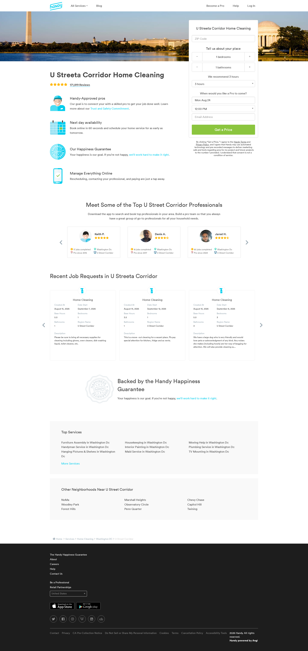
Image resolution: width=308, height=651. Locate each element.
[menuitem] (79, 5)
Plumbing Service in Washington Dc (211, 447)
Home (59, 538)
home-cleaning (85, 538)
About (53, 559)
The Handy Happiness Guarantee (68, 554)
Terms (175, 633)
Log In (251, 5)
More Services (70, 463)
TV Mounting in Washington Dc (209, 451)
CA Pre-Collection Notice (87, 633)
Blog (99, 5)
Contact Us (56, 573)
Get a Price (223, 130)
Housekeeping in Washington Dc (146, 442)
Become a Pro (215, 5)
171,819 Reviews (80, 85)
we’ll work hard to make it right (149, 154)
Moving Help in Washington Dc (209, 442)
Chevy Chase (195, 500)
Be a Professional (59, 582)
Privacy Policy (202, 144)
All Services (78, 5)
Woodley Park (70, 504)
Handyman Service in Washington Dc (85, 447)
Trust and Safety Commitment (109, 108)
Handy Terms (240, 141)
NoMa (65, 500)
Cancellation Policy (192, 633)
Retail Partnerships (60, 587)
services (69, 538)
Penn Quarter (133, 509)
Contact (54, 633)
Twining (192, 509)
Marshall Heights (135, 500)
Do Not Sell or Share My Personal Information (131, 633)
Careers (54, 564)
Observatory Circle (136, 504)
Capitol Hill (194, 504)
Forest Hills (68, 509)
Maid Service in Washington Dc (145, 451)
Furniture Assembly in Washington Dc (85, 442)
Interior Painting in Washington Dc (147, 447)
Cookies (164, 633)
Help (236, 5)
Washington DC (104, 538)
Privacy (66, 633)
